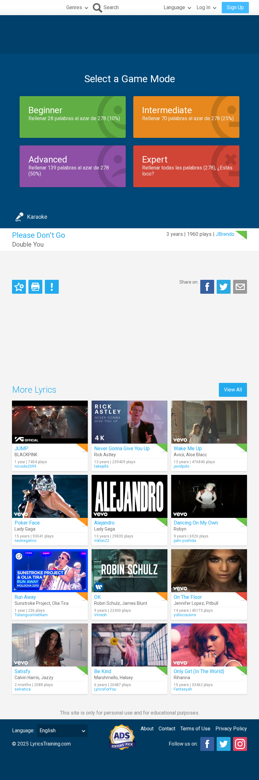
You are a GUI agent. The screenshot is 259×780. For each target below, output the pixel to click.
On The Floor (188, 597)
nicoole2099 (25, 466)
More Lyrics (34, 389)
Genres (74, 7)
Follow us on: (183, 744)
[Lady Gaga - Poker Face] (50, 496)
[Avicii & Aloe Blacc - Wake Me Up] (209, 422)
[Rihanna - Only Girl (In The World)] (209, 644)
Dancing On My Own (196, 523)
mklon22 (101, 540)
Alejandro (104, 523)
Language (174, 7)
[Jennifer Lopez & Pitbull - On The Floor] (209, 570)
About (147, 729)
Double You (28, 244)
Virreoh (100, 615)
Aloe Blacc (196, 454)
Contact (167, 729)
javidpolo (181, 466)
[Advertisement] (129, 34)
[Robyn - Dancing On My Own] (209, 496)
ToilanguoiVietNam (31, 615)
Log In (203, 7)
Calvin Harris (27, 677)
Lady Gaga (25, 528)
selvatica (23, 689)
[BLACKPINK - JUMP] (50, 422)
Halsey (126, 677)
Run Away (25, 597)
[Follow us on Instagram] (240, 744)
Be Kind (102, 671)
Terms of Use (195, 729)
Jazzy (47, 677)
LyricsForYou (105, 689)
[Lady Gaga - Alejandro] (129, 496)
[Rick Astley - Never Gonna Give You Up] (129, 422)
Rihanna (182, 677)
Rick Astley (105, 454)
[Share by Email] (240, 287)
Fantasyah (183, 689)
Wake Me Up (188, 448)
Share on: (188, 282)
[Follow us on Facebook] (207, 744)
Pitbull (212, 603)
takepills (101, 466)
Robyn (180, 528)
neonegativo (25, 540)
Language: (23, 731)
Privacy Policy (231, 729)
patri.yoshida (185, 540)
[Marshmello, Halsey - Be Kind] (129, 644)
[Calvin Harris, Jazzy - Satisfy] (50, 644)
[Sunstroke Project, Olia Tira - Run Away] (50, 570)
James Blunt (134, 603)
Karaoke (37, 216)
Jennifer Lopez (189, 603)
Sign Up (235, 7)
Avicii (179, 454)
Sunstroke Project (32, 603)
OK (97, 597)
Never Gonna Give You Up (122, 448)
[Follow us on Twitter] (224, 744)
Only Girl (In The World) (199, 671)
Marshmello (106, 677)
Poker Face (27, 523)
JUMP (21, 448)
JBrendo (225, 234)
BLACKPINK (26, 454)
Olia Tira (60, 603)
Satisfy (22, 671)
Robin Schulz (107, 603)
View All (233, 390)
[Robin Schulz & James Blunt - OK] (129, 570)
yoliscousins (185, 615)
